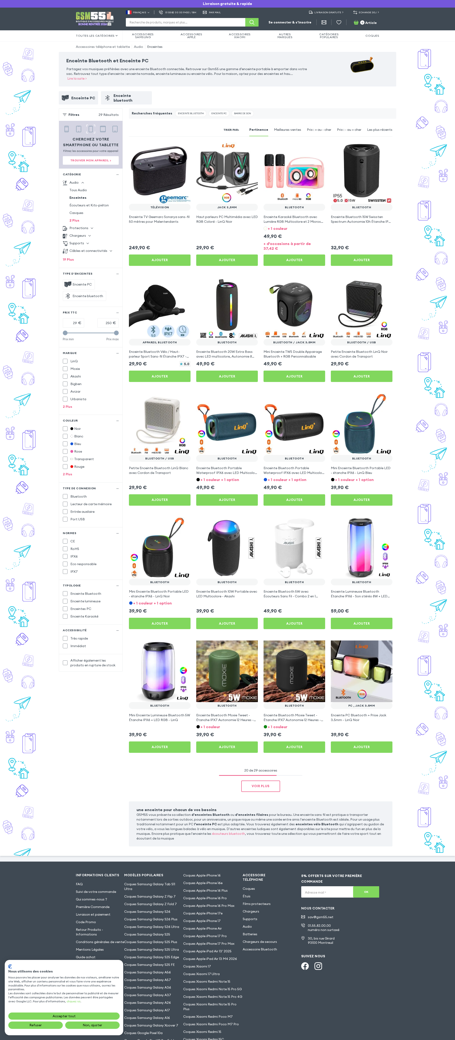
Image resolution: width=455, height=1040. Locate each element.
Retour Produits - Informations (89, 931)
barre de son (242, 113)
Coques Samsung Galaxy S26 (147, 911)
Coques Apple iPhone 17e (203, 913)
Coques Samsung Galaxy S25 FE (149, 965)
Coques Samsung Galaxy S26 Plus (150, 919)
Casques (76, 213)
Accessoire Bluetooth (260, 949)
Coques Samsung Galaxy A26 (147, 1002)
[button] (294, 228)
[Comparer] (174, 149)
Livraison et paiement (93, 914)
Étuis (246, 896)
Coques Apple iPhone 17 (202, 921)
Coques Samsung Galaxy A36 (147, 987)
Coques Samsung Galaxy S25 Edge (151, 957)
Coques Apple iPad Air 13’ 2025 (207, 951)
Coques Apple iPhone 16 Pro (205, 898)
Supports (250, 919)
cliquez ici (73, 1001)
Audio (138, 47)
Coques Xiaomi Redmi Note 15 (206, 981)
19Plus (68, 259)
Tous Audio (78, 190)
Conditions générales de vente (100, 942)
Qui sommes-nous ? (91, 899)
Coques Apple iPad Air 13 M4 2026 (210, 959)
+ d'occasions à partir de (287, 246)
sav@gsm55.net (320, 917)
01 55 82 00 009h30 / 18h (180, 12)
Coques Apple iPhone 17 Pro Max (208, 943)
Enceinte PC (219, 113)
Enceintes (155, 47)
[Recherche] (252, 22)
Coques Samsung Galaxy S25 (147, 934)
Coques (249, 888)
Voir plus (261, 786)
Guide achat (86, 957)
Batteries (250, 934)
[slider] (65, 333)
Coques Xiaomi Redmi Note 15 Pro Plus (210, 1006)
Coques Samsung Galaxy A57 (147, 980)
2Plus (74, 220)
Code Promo (86, 922)
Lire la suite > (77, 78)
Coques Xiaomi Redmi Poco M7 (208, 1016)
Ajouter (160, 260)
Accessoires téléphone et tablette (103, 47)
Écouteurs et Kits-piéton (89, 205)
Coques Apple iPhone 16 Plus (205, 890)
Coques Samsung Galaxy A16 (147, 1018)
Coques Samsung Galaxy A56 (147, 972)
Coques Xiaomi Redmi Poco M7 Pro (211, 1024)
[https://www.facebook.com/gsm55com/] (305, 966)
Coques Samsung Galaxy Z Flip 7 (150, 896)
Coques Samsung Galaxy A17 (147, 1010)
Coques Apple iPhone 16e (203, 883)
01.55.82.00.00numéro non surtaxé (323, 927)
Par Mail (215, 12)
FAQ (79, 884)
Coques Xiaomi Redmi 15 (202, 1032)
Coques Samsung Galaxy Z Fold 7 (150, 904)
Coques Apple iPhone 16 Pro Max (208, 906)
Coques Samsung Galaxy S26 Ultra (151, 927)
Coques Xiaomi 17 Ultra (201, 974)
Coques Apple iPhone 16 (202, 875)
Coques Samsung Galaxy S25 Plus (150, 942)
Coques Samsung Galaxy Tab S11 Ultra (149, 886)
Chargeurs (251, 911)
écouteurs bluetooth (228, 833)
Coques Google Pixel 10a (143, 1033)
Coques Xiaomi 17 (197, 966)
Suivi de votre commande (96, 892)
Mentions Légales (90, 949)
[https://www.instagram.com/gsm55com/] (318, 966)
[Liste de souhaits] (339, 22)
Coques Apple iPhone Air (202, 928)
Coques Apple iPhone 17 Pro (205, 936)
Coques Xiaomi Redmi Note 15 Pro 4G (212, 997)
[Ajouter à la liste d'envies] (184, 149)
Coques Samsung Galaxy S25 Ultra (151, 949)
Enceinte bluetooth (191, 113)
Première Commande (92, 907)
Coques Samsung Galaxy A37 (147, 995)
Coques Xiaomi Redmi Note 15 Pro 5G (212, 989)
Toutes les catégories (95, 35)
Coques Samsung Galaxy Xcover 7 (151, 1025)
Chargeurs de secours (260, 942)
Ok (366, 892)
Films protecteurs (257, 904)
